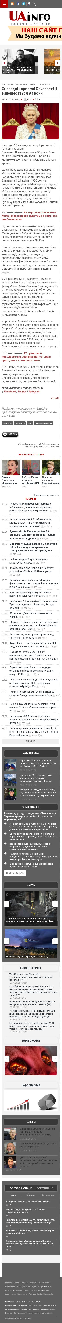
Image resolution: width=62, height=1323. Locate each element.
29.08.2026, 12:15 (17, 1019)
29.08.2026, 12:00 (17, 1032)
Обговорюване (21, 1188)
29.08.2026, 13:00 (17, 983)
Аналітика (31, 753)
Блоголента (22, 1294)
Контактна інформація (23, 1313)
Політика (32, 1283)
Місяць (31, 1195)
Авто (7, 1290)
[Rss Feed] (12, 4)
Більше (30, 741)
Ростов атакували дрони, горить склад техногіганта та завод (26, 957)
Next (58, 63)
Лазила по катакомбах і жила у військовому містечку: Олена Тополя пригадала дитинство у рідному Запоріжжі (33, 655)
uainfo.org (37, 1305)
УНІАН (55, 398)
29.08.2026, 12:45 (17, 998)
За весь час (48, 1195)
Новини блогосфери (39, 84)
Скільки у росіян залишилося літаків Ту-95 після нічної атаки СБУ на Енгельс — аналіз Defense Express (33, 732)
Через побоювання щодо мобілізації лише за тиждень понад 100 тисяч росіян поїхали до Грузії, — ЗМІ (33, 683)
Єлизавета (20, 423)
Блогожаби (31, 1040)
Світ (17, 1286)
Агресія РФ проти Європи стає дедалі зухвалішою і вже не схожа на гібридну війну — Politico (31, 671)
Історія (41, 1286)
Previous (3, 63)
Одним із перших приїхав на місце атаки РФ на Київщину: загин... (17, 70)
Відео (39, 1290)
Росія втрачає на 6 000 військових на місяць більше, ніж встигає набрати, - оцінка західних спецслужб (30, 523)
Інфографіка (31, 1085)
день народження (43, 423)
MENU (4, 4)
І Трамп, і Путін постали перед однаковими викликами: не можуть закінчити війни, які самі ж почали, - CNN (33, 625)
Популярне (44, 1188)
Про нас (8, 1313)
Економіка (9, 1286)
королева (7, 423)
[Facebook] (17, 4)
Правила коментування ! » (46, 495)
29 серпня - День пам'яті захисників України (28, 1202)
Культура (25, 1286)
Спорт (26, 1290)
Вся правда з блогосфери (14, 84)
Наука (33, 1286)
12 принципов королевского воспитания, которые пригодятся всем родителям (26, 357)
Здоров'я (18, 1290)
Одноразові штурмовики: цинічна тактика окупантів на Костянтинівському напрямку (37, 1132)
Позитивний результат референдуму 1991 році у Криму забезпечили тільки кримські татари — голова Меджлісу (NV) (31, 1026)
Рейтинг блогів (35, 1294)
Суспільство (43, 1283)
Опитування (31, 807)
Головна (8, 1283)
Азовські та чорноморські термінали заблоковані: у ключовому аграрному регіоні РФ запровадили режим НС (30, 507)
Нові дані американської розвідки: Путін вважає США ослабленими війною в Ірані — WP (33, 707)
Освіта (48, 1286)
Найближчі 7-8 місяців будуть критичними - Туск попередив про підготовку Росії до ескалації (34, 604)
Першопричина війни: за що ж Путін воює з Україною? (38, 1145)
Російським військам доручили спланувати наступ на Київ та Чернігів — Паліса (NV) (32, 1003)
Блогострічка (31, 968)
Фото (31, 885)
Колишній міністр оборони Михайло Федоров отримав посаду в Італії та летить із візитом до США (33, 583)
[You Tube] (28, 4)
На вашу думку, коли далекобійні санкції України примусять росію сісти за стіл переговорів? (30, 816)
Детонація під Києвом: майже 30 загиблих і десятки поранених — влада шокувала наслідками (32, 535)
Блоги (31, 1122)
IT (12, 1290)
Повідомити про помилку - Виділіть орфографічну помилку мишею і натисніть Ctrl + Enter (29, 412)
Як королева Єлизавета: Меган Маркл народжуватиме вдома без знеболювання (29, 216)
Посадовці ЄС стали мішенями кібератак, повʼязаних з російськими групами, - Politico (36, 778)
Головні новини (20, 1283)
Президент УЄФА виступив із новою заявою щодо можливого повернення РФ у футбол (33, 719)
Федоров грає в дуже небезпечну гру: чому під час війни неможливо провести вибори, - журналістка (38, 792)
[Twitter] (23, 4)
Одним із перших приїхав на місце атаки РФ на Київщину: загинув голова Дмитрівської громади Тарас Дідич (33, 547)
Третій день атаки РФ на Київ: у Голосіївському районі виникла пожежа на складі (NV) (31, 977)
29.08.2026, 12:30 (17, 1007)
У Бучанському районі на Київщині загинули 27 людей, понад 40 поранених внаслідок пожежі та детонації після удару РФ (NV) (32, 1014)
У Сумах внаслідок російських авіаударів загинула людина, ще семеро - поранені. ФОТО (30, 920)
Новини (30, 498)
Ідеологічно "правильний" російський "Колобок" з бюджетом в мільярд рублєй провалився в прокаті (38, 1161)
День (13, 1195)
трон (30, 423)
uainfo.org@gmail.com (43, 1313)
